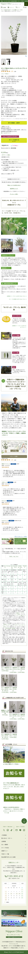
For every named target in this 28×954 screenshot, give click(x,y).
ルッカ (5, 566)
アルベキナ (24, 566)
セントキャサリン (15, 566)
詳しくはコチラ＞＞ (6, 133)
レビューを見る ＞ (5, 73)
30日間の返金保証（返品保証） (10, 628)
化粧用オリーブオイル (20, 613)
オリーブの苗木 (17, 614)
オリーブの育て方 (14, 140)
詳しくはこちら (14, 556)
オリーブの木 (19, 9)
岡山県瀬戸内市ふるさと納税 (8, 857)
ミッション (8, 566)
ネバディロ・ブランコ (20, 567)
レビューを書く (14, 456)
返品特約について (14, 188)
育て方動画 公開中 (14, 123)
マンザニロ (12, 567)
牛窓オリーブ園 (5, 854)
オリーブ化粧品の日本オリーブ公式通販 (8, 9)
